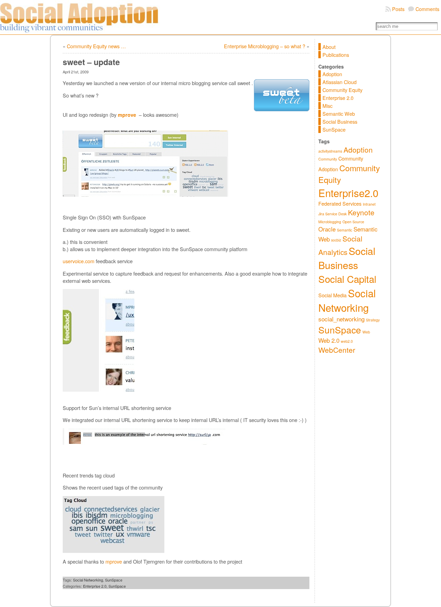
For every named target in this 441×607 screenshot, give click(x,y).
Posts (398, 8)
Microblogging (329, 221)
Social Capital (347, 279)
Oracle (327, 229)
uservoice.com (78, 261)
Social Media (332, 295)
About (329, 46)
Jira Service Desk (332, 213)
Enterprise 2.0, (96, 586)
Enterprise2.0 (348, 192)
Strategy (373, 319)
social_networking (341, 319)
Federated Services (339, 203)
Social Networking (88, 580)
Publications (335, 54)
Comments (427, 8)
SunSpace (113, 580)
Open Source (353, 221)
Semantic (344, 230)
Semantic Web (338, 113)
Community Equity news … (96, 46)
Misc (327, 105)
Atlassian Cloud (339, 81)
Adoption (332, 74)
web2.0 (347, 341)
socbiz (336, 240)
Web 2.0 (328, 340)
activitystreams (330, 151)
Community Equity (342, 89)
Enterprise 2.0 (337, 97)
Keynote (361, 212)
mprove (113, 561)
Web (366, 332)
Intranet (369, 204)
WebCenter (336, 349)
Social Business (339, 121)
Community (327, 159)
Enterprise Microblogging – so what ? (264, 46)
